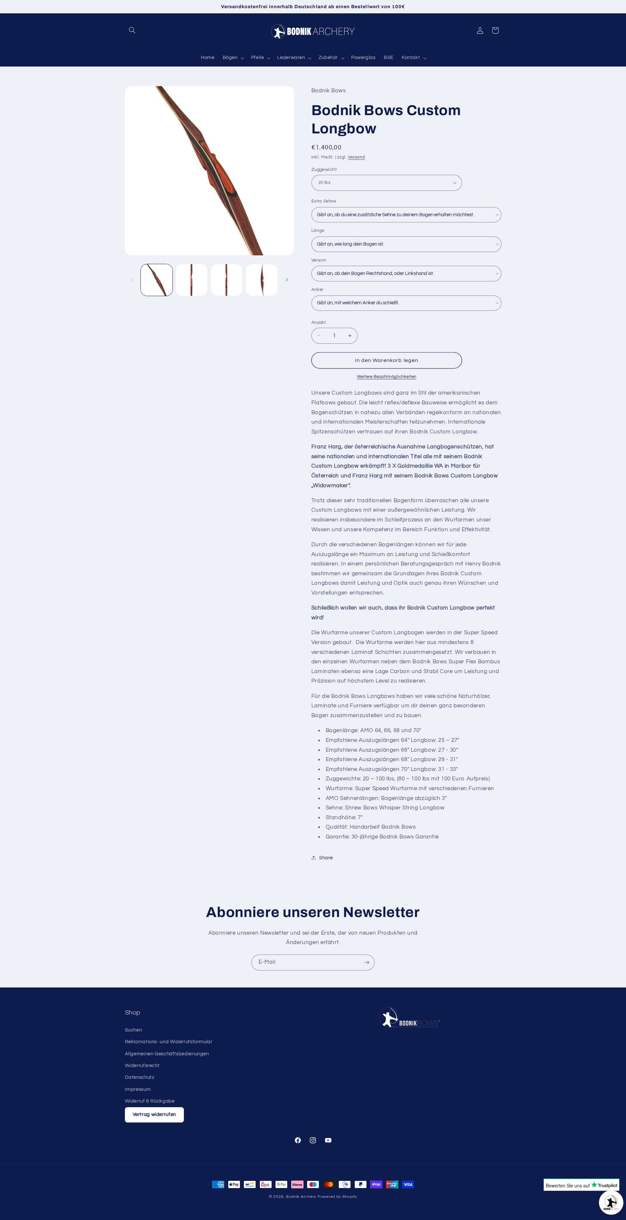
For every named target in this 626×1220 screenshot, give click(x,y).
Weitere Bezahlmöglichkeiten (386, 376)
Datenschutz (140, 1077)
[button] (132, 30)
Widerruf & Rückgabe (150, 1101)
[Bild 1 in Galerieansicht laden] (156, 280)
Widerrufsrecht (142, 1065)
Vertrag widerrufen (154, 1114)
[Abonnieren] (366, 963)
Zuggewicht (324, 169)
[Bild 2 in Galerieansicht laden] (191, 280)
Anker (317, 289)
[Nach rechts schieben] (287, 280)
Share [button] (326, 857)
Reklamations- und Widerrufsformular (169, 1041)
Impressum (138, 1089)
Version (318, 260)
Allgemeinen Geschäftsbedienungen (167, 1053)
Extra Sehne (323, 201)
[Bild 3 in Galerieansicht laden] (227, 280)
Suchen (133, 1030)
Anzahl (318, 322)
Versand (356, 157)
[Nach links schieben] (132, 280)
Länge (317, 230)
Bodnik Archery (301, 1196)
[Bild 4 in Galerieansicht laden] (261, 280)
